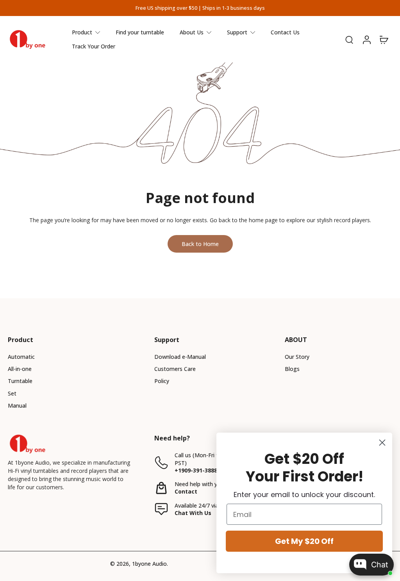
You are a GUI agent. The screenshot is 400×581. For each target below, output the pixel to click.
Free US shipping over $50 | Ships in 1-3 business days (200, 8)
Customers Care (175, 368)
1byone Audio (149, 563)
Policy (161, 381)
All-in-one (20, 368)
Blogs (292, 368)
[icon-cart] (383, 39)
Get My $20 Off (304, 541)
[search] (349, 39)
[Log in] (366, 39)
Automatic (21, 356)
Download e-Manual (180, 356)
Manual (17, 405)
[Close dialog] (382, 442)
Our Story (297, 356)
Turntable (20, 381)
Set (12, 393)
